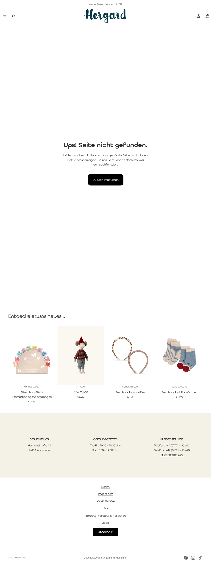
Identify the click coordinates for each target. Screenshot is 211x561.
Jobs (105, 522)
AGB (106, 507)
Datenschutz (106, 500)
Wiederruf (105, 532)
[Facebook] (185, 557)
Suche (105, 486)
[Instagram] (193, 557)
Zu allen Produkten (105, 179)
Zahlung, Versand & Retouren (106, 515)
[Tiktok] (200, 557)
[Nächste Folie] (50, 355)
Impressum (105, 493)
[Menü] (4, 16)
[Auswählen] (48, 378)
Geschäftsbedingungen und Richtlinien (105, 557)
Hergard (21, 557)
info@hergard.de (171, 454)
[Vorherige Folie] (12, 355)
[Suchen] (13, 16)
